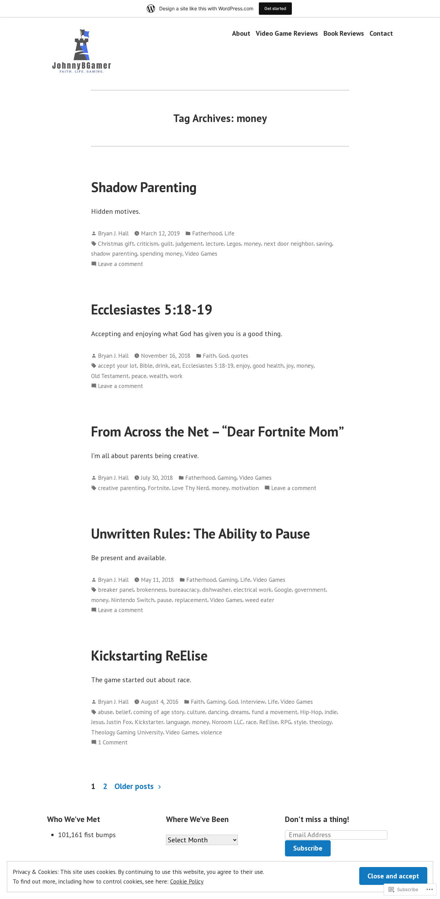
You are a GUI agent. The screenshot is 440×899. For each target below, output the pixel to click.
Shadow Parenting (144, 187)
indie (330, 712)
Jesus (97, 722)
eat (175, 365)
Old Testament (110, 376)
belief (123, 712)
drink (161, 365)
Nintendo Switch (132, 600)
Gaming (227, 477)
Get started (275, 8)
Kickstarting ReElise (149, 655)
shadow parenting (114, 253)
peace (138, 376)
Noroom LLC (227, 722)
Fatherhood (207, 233)
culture (196, 712)
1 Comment (113, 742)
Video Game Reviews (287, 33)
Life (229, 233)
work (176, 376)
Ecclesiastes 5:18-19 (151, 309)
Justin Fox (119, 722)
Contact (381, 33)
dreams (240, 712)
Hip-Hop (311, 712)
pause (164, 600)
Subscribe (307, 848)
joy (290, 365)
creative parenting (121, 488)
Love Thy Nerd (190, 488)
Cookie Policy (187, 881)
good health (268, 365)
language (177, 722)
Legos (234, 243)
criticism (147, 243)
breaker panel (116, 589)
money (252, 243)
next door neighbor (289, 243)
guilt (167, 243)
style (300, 722)
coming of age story (158, 712)
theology (320, 722)
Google (283, 589)
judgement (189, 243)
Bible (146, 365)
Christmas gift (116, 243)
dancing (218, 712)
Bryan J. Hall (113, 233)
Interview (253, 702)
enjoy (243, 365)
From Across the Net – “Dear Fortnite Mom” (217, 431)
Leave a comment (120, 264)
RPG (285, 722)
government (310, 589)
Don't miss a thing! (317, 819)
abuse (105, 712)
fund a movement (274, 712)
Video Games (201, 253)
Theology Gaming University (127, 732)
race (251, 722)
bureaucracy (184, 589)
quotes (239, 355)
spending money (161, 253)
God (223, 355)
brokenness (151, 589)
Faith (209, 355)
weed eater (259, 600)
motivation (245, 488)
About (241, 33)
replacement (191, 600)
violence (211, 732)
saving (324, 243)
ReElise (268, 722)
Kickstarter (149, 722)
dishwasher (216, 589)
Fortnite (158, 488)
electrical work (252, 589)
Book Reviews (343, 33)
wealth (158, 376)
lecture (215, 243)
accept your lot (117, 365)
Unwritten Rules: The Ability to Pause (200, 533)
